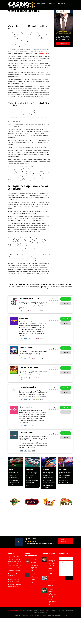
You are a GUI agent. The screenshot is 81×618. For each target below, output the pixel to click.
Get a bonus (63, 541)
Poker (38, 3)
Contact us (31, 7)
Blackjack (52, 3)
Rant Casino (34, 560)
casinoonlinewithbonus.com (15, 610)
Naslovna (30, 3)
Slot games (61, 3)
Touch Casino (34, 574)
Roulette (44, 3)
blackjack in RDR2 (43, 53)
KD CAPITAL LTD (47, 610)
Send (69, 578)
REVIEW (66, 303)
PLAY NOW (65, 299)
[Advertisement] (40, 520)
